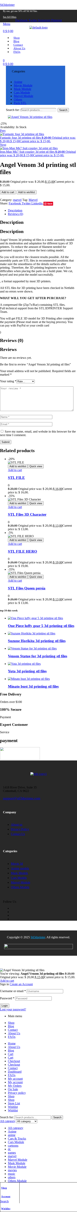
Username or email (13, 991)
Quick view (35, 466)
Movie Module (17, 1166)
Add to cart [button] (15, 470)
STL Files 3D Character (27, 514)
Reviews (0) (15, 214)
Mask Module (16, 1163)
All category (15, 1128)
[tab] (42, 210)
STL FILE (16, 478)
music (11, 1173)
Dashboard (15, 1071)
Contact (13, 1029)
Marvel (33, 200)
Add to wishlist (26, 192)
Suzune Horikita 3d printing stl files (37, 641)
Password (7, 998)
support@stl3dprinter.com (21, 798)
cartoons (13, 1145)
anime (11, 1135)
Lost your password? (13, 1009)
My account (15, 1078)
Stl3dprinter (7, 4)
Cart (10, 1054)
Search (63, 110)
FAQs (11, 1036)
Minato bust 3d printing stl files (33, 686)
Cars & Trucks (17, 1138)
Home (12, 1043)
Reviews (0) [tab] (11, 340)
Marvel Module (17, 1159)
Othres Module (17, 1180)
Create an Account (21, 984)
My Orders (15, 1085)
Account (5, 1196)
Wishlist (5, 1208)
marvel (17, 200)
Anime (12, 1131)
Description (15, 210)
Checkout (14, 1061)
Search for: (13, 110)
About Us (14, 1033)
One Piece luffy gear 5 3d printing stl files (41, 626)
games (12, 1152)
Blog (11, 1026)
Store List (14, 1103)
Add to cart (8, 192)
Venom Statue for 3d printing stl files (37, 656)
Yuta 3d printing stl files (27, 671)
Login (5, 1005)
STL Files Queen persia (26, 588)
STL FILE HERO (22, 551)
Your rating (8, 381)
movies (12, 1170)
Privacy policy (17, 1092)
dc (9, 1149)
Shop (4, 1188)
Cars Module (16, 1142)
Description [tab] (11, 222)
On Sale (13, 1089)
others (11, 1177)
